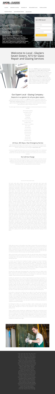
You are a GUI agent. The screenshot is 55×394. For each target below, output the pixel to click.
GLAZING (6, 7)
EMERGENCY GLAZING (14, 7)
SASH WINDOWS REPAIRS (19, 11)
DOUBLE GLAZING (43, 7)
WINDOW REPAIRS (8, 11)
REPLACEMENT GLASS (33, 7)
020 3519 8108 (28, 11)
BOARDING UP (24, 7)
